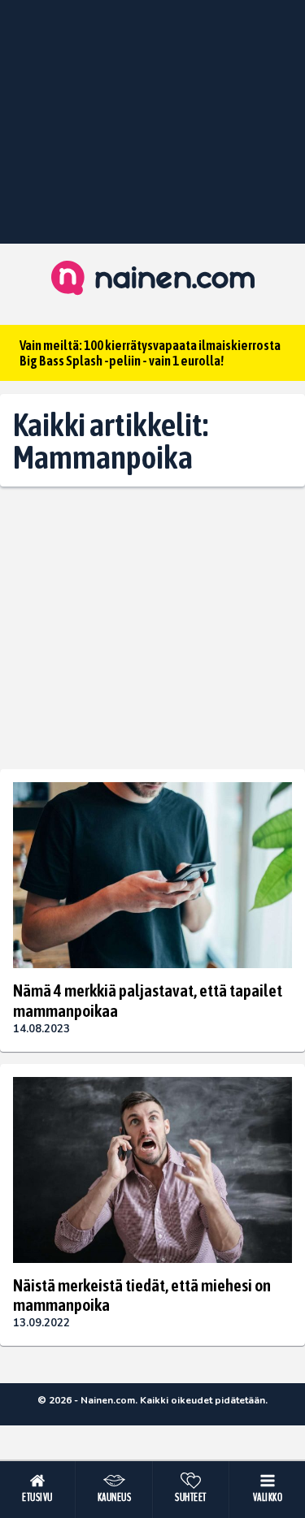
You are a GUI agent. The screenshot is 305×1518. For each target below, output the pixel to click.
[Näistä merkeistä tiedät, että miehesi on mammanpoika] (152, 1170)
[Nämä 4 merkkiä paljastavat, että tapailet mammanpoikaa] (152, 875)
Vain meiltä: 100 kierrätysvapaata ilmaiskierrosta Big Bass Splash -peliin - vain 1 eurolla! (150, 353)
